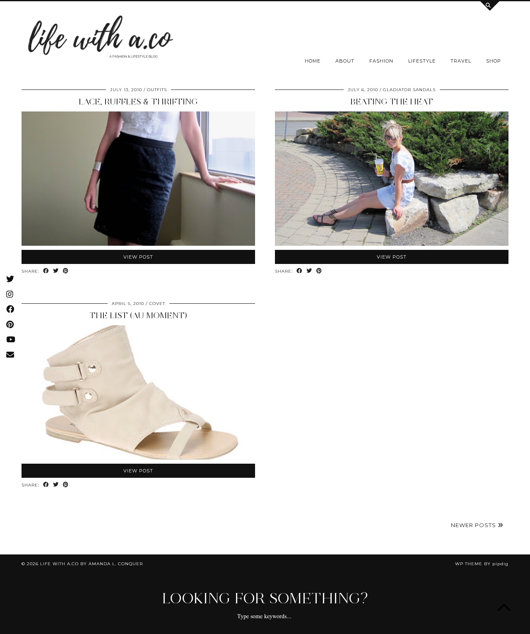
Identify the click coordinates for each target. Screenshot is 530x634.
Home (312, 61)
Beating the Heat (391, 101)
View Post (138, 257)
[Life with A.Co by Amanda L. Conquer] (99, 39)
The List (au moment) (138, 315)
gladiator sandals (409, 89)
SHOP (493, 61)
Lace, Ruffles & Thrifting (138, 101)
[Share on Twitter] (56, 271)
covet (157, 303)
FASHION (381, 61)
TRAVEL (460, 61)
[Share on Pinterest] (66, 271)
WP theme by (481, 563)
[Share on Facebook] (46, 271)
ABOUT (344, 61)
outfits (157, 89)
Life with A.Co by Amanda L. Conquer (91, 563)
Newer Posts (474, 525)
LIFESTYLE (422, 61)
